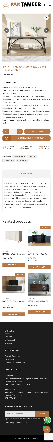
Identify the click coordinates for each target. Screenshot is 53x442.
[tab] (26, 173)
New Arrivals (9, 160)
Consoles (32, 157)
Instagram (10, 343)
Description (26, 173)
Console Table (19, 157)
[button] (46, 17)
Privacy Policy (10, 359)
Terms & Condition (12, 356)
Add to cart (37, 131)
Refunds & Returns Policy (15, 363)
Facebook (10, 340)
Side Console (22, 160)
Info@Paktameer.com (18, 423)
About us (8, 337)
